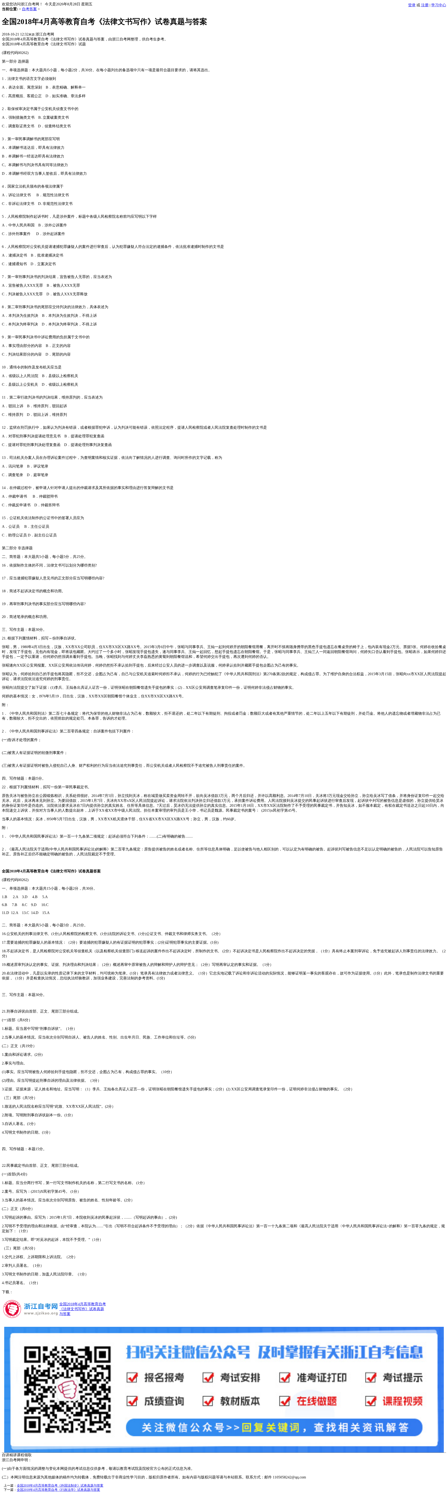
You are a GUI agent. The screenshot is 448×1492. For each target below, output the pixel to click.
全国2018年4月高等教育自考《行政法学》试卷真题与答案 (58, 1490)
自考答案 (29, 9)
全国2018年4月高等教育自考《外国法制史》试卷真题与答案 (60, 1485)
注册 (425, 5)
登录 (412, 5)
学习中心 (438, 5)
